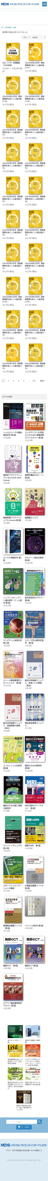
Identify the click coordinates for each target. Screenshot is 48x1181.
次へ (34, 381)
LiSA (14, 27)
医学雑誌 (8, 27)
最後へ (42, 381)
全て (2, 27)
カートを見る (25, 1127)
